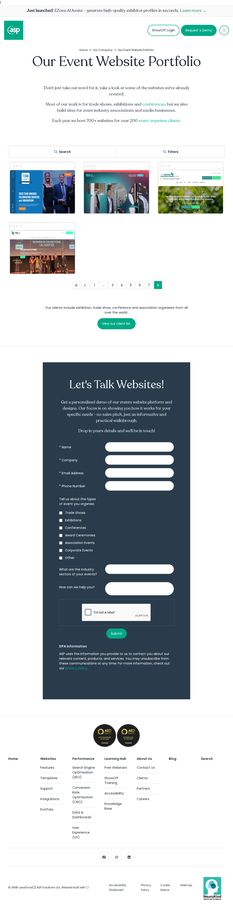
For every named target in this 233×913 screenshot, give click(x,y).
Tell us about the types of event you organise (77, 501)
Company (68, 460)
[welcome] (13, 30)
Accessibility (114, 793)
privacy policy (76, 668)
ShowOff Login (163, 30)
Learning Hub (115, 758)
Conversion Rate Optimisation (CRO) (82, 794)
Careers (143, 799)
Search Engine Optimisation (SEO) (83, 772)
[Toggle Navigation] (224, 30)
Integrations (49, 799)
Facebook (104, 857)
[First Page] (76, 285)
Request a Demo (198, 30)
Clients (142, 778)
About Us (144, 758)
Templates (49, 778)
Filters (173, 152)
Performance (83, 758)
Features (47, 767)
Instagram (117, 857)
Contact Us (146, 767)
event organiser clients (159, 120)
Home (83, 50)
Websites (48, 758)
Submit (116, 633)
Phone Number (72, 486)
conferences (153, 104)
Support (46, 788)
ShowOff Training (111, 780)
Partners (143, 788)
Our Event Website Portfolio (136, 50)
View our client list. (116, 323)
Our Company (103, 50)
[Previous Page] (85, 285)
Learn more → (193, 10)
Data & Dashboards (81, 814)
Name (65, 447)
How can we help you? (77, 587)
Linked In (129, 857)
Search (65, 152)
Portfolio (46, 809)
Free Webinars (115, 767)
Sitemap (186, 885)
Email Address (71, 473)
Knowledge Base (113, 806)
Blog (172, 758)
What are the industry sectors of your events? (78, 571)
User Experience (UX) (81, 832)
